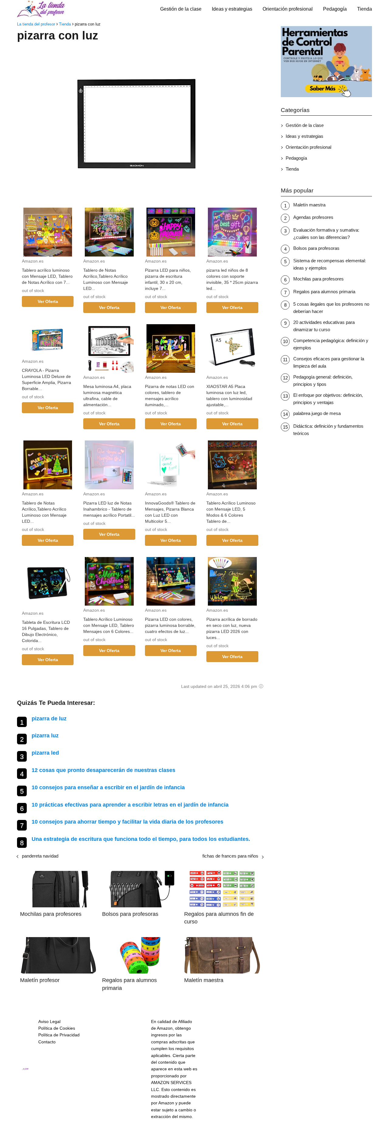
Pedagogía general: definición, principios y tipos (323, 380)
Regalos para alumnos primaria (324, 291)
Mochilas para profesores (318, 278)
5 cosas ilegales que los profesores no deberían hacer (331, 307)
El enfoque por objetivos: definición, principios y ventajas (328, 399)
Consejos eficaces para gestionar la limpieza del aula (328, 362)
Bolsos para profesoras (316, 248)
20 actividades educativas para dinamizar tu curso (324, 326)
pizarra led (45, 753)
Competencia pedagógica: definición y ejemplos (330, 344)
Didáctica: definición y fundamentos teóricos (328, 429)
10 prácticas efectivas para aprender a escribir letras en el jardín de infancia (130, 805)
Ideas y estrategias (232, 9)
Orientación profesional (288, 9)
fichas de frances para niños (230, 855)
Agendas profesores (313, 217)
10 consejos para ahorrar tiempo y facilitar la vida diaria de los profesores (127, 822)
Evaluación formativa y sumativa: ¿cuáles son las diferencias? (326, 233)
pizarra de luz (49, 718)
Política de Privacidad (59, 1034)
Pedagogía (335, 9)
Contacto (47, 1041)
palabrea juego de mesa (317, 413)
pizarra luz (45, 735)
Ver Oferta (48, 301)
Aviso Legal (49, 1021)
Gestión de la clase (180, 9)
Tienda (364, 9)
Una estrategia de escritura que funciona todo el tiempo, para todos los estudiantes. (141, 839)
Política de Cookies (56, 1028)
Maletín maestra (309, 204)
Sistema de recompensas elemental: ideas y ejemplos (329, 264)
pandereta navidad (40, 855)
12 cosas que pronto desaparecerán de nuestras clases (103, 770)
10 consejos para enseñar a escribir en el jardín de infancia (108, 787)
